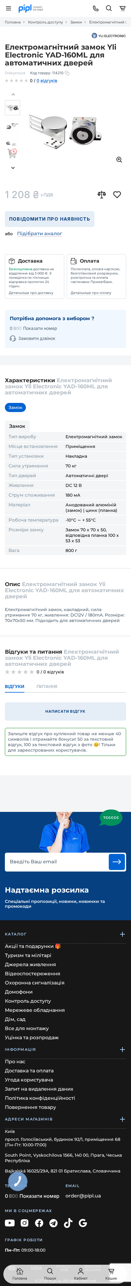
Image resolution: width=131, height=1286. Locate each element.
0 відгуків (47, 81)
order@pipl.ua (83, 1196)
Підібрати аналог (39, 233)
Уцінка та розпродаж (32, 1037)
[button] (13, 94)
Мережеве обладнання (35, 1010)
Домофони (19, 992)
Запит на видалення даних (39, 1089)
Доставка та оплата (29, 1071)
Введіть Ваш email (33, 861)
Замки (76, 22)
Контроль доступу (45, 22)
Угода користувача (29, 1080)
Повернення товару (30, 1107)
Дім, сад (15, 1019)
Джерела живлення (30, 964)
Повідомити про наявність (49, 219)
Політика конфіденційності (40, 1098)
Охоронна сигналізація (35, 983)
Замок (15, 407)
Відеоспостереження (32, 974)
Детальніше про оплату (91, 293)
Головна (13, 22)
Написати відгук (65, 711)
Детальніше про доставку (31, 293)
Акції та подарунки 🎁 (33, 946)
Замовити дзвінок (36, 338)
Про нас (15, 1061)
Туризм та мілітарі (28, 955)
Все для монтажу (27, 1028)
